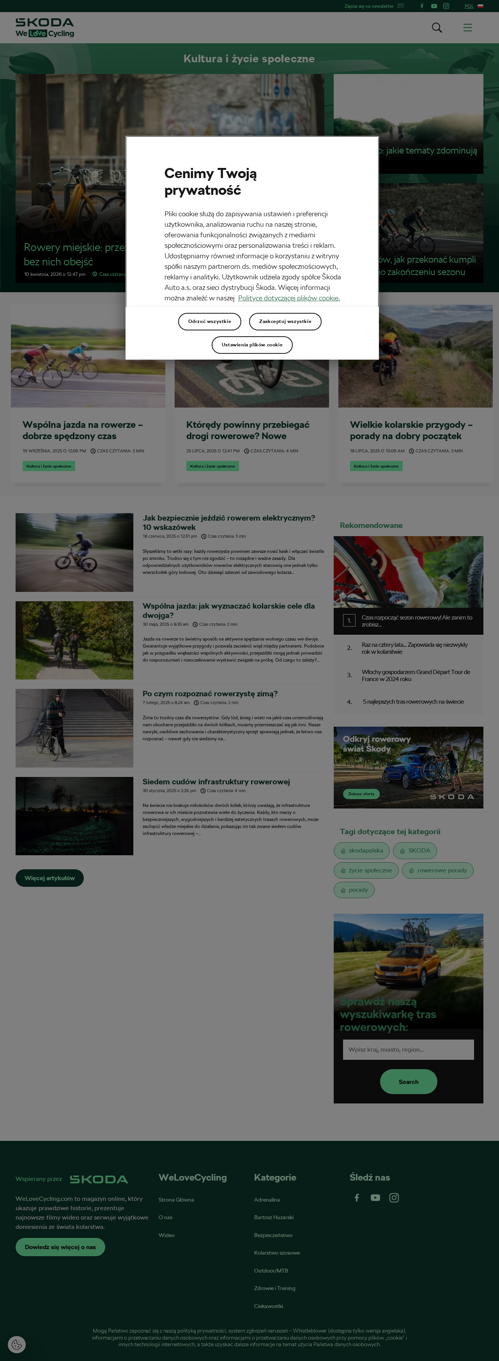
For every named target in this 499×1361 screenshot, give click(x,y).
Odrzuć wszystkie (210, 321)
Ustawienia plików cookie (252, 345)
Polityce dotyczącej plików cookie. (289, 298)
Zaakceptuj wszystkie (285, 321)
